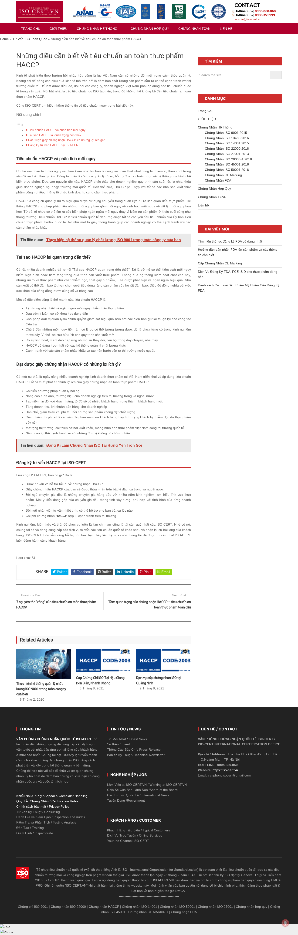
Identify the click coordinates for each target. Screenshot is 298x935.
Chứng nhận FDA (184, 912)
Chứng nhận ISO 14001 (139, 906)
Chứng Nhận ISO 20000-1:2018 (228, 159)
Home (4, 39)
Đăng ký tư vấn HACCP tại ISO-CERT (54, 145)
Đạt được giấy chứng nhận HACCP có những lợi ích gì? (66, 140)
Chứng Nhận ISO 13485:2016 (227, 138)
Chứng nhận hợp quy (251, 906)
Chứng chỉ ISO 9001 (33, 906)
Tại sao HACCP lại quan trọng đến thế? (54, 135)
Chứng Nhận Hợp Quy (214, 188)
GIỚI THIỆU (207, 119)
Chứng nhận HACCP (104, 906)
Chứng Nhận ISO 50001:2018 (227, 170)
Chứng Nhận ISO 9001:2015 (226, 133)
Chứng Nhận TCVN (212, 197)
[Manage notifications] (285, 923)
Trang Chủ (205, 111)
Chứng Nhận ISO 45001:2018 (227, 164)
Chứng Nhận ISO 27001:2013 (227, 154)
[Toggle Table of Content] (19, 125)
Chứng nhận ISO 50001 (177, 906)
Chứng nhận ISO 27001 (215, 906)
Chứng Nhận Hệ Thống (215, 127)
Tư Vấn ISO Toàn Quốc (30, 39)
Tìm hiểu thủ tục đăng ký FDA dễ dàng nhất (230, 241)
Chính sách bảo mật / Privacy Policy (42, 806)
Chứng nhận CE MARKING (148, 912)
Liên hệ (203, 205)
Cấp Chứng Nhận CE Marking (220, 263)
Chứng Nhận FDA (218, 180)
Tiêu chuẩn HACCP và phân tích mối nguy (56, 130)
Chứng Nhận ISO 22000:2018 (227, 148)
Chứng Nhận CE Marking (223, 175)
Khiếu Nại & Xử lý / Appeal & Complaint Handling (52, 796)
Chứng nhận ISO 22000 (68, 906)
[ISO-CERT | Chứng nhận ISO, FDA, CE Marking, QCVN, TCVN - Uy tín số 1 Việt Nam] (39, 11)
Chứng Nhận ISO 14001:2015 (227, 143)
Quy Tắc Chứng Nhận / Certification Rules (47, 801)
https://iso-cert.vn (225, 770)
